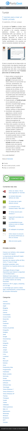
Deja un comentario (9, 168)
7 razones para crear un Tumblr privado (12, 18)
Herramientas (7, 339)
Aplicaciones (6, 303)
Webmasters (6, 411)
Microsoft (5, 361)
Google (5, 336)
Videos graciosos (8, 407)
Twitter (5, 402)
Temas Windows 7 (8, 389)
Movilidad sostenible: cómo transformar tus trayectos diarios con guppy (13, 266)
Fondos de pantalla (8, 328)
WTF (4, 420)
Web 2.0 (5, 409)
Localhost (5, 356)
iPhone (5, 347)
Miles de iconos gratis (15, 241)
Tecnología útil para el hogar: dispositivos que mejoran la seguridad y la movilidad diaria (14, 271)
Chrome (5, 310)
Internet (5, 345)
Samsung (5, 376)
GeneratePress (23, 428)
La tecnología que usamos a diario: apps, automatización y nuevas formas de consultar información (14, 289)
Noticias (5, 363)
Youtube (5, 422)
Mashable (10, 159)
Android (5, 301)
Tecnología (6, 387)
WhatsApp (6, 413)
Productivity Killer (8, 367)
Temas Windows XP (8, 393)
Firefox (5, 325)
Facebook (6, 323)
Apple (4, 306)
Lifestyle (5, 352)
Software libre (7, 385)
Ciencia (5, 312)
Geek (4, 334)
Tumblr (6, 163)
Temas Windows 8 (8, 391)
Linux (4, 354)
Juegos (5, 350)
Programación (7, 369)
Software (5, 382)
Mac (4, 358)
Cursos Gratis (7, 317)
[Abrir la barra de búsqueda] (26, 8)
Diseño (5, 321)
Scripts (5, 378)
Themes (5, 396)
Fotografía (6, 330)
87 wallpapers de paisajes (16, 229)
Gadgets (5, 332)
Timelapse (6, 398)
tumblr (18, 165)
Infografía (5, 343)
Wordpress (6, 418)
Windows (5, 415)
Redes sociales (7, 374)
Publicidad (6, 371)
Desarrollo (6, 319)
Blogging (5, 308)
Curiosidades (6, 314)
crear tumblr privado (10, 165)
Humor (5, 341)
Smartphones (7, 380)
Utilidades (6, 404)
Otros (4, 365)
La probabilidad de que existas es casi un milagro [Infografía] (16, 224)
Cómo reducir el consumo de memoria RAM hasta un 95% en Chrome (16, 235)
